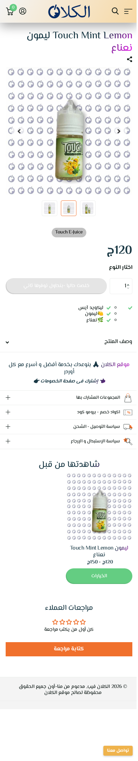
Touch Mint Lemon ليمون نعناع (94, 551)
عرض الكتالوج (128, 11)
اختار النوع (120, 267)
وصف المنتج (118, 341)
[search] (115, 11)
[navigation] (119, 131)
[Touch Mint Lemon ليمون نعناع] (94, 506)
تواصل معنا (113, 750)
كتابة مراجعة (66, 649)
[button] (129, 280)
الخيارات (94, 576)
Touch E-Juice (69, 232)
